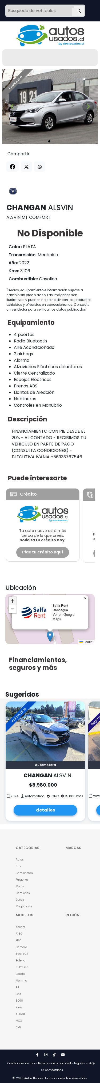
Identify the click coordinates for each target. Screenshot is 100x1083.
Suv (18, 866)
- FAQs (90, 1063)
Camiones (23, 893)
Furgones (22, 880)
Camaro (21, 947)
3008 (19, 1001)
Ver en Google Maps (63, 616)
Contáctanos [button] (54, 1070)
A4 (17, 987)
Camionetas (24, 873)
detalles (45, 810)
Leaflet (88, 641)
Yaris (19, 1007)
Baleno (20, 961)
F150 (19, 940)
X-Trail (20, 1014)
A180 (19, 934)
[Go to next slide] (88, 106)
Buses (20, 900)
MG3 (19, 1021)
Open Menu (75, 11)
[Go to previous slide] (12, 106)
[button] (50, 636)
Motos (20, 886)
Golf (18, 994)
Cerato (20, 974)
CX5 (18, 1027)
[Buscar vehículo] (79, 11)
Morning (21, 981)
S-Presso (22, 967)
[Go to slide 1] (49, 141)
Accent (20, 927)
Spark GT (22, 954)
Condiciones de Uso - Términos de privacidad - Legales (46, 1063)
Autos (20, 860)
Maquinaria (24, 906)
